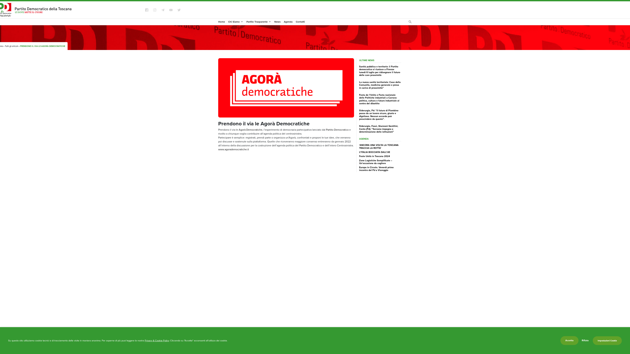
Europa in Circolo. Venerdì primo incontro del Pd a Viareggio (376, 169)
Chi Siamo (234, 22)
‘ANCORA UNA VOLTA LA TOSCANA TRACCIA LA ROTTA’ (379, 146)
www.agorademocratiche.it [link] (233, 149)
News (277, 22)
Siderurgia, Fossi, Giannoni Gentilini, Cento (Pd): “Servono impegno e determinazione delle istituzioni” (378, 129)
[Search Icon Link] (410, 22)
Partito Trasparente (257, 22)
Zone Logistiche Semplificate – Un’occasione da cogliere (375, 162)
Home (221, 22)
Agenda (288, 22)
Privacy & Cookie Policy (157, 340)
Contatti (300, 22)
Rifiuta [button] (585, 340)
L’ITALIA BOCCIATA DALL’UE (374, 152)
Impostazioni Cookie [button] (607, 340)
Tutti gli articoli (11, 46)
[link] (250, 130)
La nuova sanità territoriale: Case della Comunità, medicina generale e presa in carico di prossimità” (380, 85)
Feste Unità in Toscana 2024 (374, 156)
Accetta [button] (569, 340)
